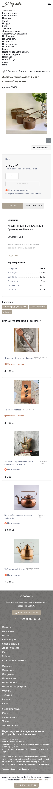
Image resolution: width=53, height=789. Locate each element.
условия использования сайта (33, 780)
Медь (8, 312)
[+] (16, 176)
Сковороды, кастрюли (15, 306)
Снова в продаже (10, 643)
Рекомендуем (9, 639)
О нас (5, 713)
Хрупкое (6, 699)
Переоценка (8, 631)
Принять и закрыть (26, 785)
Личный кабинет (10, 725)
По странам (8, 674)
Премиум (6, 690)
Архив (5, 703)
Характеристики (33, 206)
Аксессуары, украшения (14, 660)
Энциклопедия (9, 717)
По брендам (8, 670)
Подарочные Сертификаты (15, 686)
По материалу (38, 306)
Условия (6, 721)
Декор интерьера (10, 648)
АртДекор (7, 695)
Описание (12, 206)
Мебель (6, 656)
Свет (4, 652)
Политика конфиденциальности (23, 769)
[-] (7, 176)
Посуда (5, 635)
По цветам (7, 666)
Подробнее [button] (13, 255)
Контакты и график (11, 709)
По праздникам (10, 682)
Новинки (6, 627)
